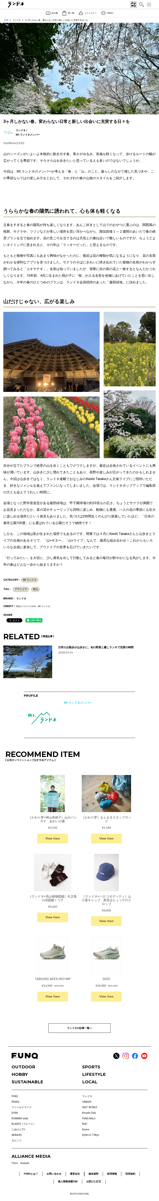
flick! (84, 1123)
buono (85, 1129)
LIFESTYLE (94, 1074)
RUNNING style (20, 1118)
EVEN (15, 1112)
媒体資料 (94, 1173)
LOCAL (89, 1081)
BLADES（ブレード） (24, 1123)
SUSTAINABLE (27, 1081)
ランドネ (16, 20)
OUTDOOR (23, 1066)
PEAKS (15, 1101)
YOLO (15, 1163)
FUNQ (15, 1096)
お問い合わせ (54, 1173)
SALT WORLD (89, 1107)
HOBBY (20, 1074)
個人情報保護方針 (68, 1181)
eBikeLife (17, 1134)
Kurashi (24, 1163)
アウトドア (21, 589)
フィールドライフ (21, 1107)
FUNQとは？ (31, 1173)
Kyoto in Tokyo (90, 1134)
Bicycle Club (89, 1112)
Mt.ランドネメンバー (78, 702)
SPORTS (91, 1066)
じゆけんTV (18, 1129)
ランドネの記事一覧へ (79, 1028)
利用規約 (130, 1173)
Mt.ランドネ (29, 579)
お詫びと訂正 (93, 1181)
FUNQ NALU (88, 1118)
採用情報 (112, 1173)
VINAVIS (86, 1101)
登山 (35, 589)
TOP (6, 20)
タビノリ (17, 1140)
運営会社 (75, 1173)
